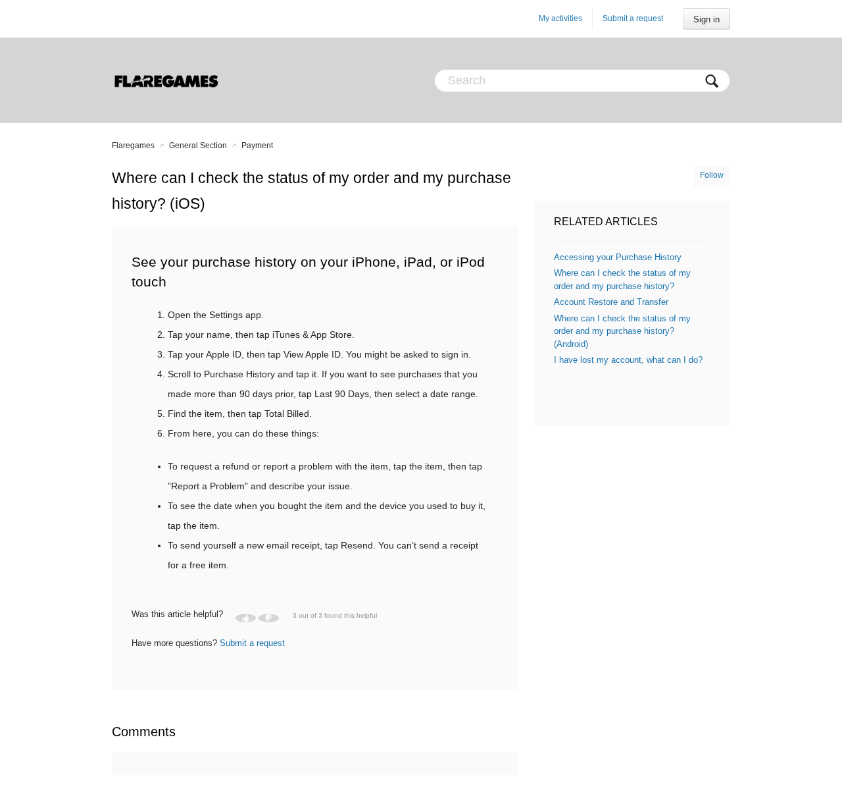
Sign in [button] (706, 19)
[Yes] (245, 618)
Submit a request (633, 18)
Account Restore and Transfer (611, 302)
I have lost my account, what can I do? (628, 360)
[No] (269, 618)
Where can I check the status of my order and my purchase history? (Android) (622, 331)
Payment (257, 145)
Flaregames (133, 145)
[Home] (166, 80)
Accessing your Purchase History (617, 257)
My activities (560, 18)
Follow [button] (712, 175)
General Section (198, 145)
